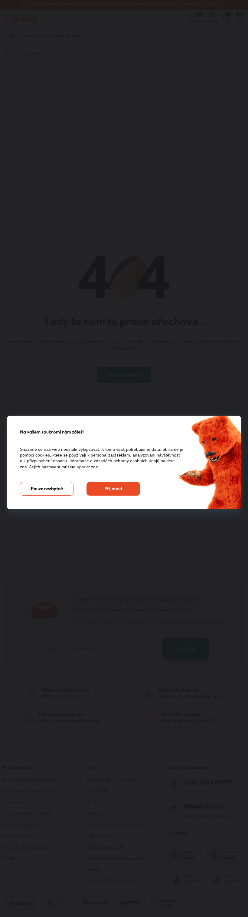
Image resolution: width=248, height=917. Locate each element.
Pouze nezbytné (47, 488)
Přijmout (113, 488)
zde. (24, 466)
